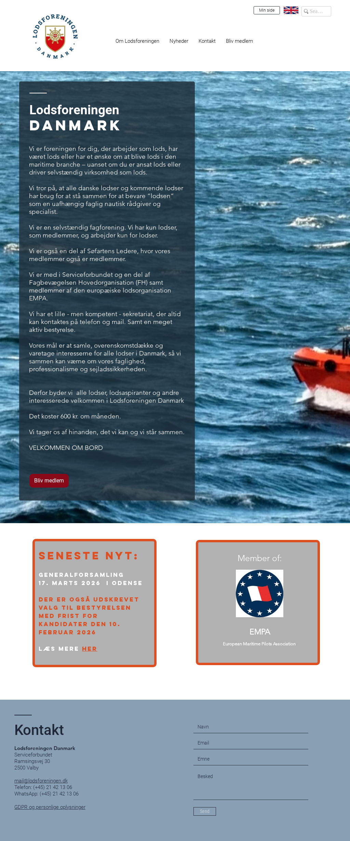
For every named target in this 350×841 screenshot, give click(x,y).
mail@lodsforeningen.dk (41, 781)
